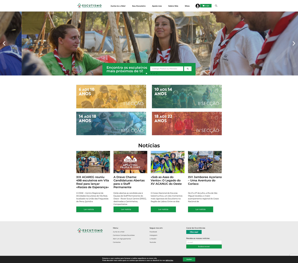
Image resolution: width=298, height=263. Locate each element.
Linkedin (153, 239)
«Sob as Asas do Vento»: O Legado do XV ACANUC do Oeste (166, 180)
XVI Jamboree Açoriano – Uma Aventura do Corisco (205, 180)
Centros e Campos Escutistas (124, 235)
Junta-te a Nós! (118, 232)
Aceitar (189, 259)
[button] (216, 5)
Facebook (153, 232)
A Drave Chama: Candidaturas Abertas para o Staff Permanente (129, 182)
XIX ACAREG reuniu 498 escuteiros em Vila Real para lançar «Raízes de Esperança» (92, 182)
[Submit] (187, 68)
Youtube (153, 242)
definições (169, 260)
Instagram (153, 235)
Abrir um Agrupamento (122, 239)
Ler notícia (89, 209)
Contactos (116, 242)
